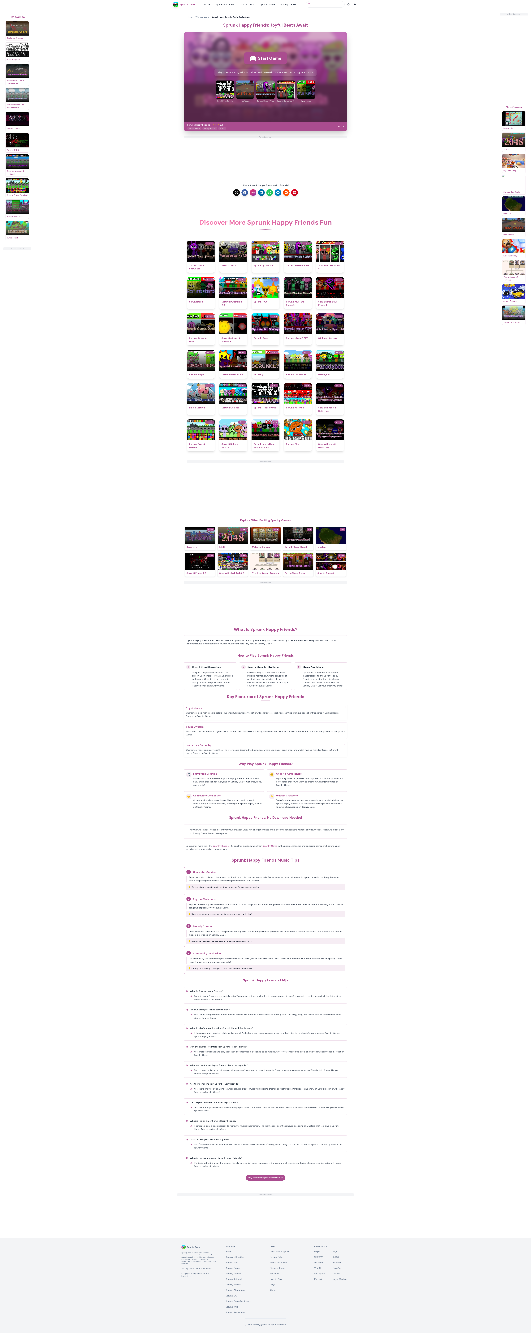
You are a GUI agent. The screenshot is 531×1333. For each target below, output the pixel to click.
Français (337, 1262)
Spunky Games (288, 4)
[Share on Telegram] (278, 192)
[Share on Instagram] (253, 192)
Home (207, 4)
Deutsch (318, 1262)
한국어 (317, 1268)
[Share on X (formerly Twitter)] (236, 192)
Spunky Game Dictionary (238, 1301)
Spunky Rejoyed (234, 1279)
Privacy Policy (277, 1257)
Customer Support (279, 1251)
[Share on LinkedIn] (261, 192)
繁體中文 (318, 1257)
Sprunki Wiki (232, 1306)
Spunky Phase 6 (221, 845)
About (273, 1290)
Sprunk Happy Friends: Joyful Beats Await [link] (231, 17)
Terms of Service (278, 1262)
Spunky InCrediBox (226, 4)
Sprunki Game (267, 4)
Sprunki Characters (235, 1290)
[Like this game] (339, 126)
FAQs (272, 1284)
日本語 (336, 1257)
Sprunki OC (231, 1295)
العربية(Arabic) (340, 1279)
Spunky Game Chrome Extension (196, 1268)
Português (319, 1273)
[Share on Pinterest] (294, 192)
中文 (335, 1251)
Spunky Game (270, 845)
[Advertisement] (17, 291)
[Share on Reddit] (286, 192)
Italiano (336, 1273)
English (317, 1251)
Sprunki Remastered (236, 1312)
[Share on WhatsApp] (269, 192)
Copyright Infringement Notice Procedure (195, 1274)
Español (337, 1268)
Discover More (277, 1268)
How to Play (276, 1279)
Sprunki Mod (247, 4)
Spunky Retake (233, 1284)
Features (274, 1273)
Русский (318, 1279)
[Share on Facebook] (244, 192)
